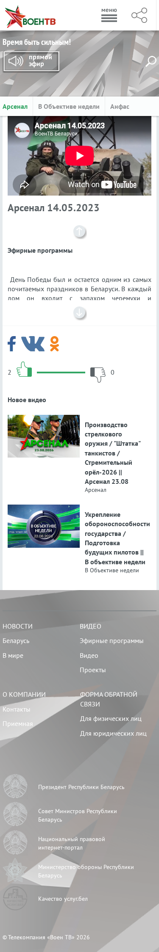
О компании (24, 694)
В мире (13, 655)
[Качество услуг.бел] (15, 899)
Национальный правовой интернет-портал (71, 843)
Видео (90, 626)
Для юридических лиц (113, 733)
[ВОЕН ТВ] (30, 15)
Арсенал (15, 106)
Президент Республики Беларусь (81, 787)
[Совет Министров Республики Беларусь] (15, 815)
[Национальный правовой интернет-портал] (15, 844)
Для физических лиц (111, 718)
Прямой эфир (31, 62)
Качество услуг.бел (63, 898)
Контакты (17, 709)
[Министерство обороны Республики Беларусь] (15, 871)
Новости (18, 626)
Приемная (18, 723)
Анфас (119, 106)
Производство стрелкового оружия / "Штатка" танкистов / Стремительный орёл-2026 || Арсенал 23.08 (112, 453)
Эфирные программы (112, 640)
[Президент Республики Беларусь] (15, 787)
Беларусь (16, 640)
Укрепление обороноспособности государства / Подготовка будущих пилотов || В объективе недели (116, 538)
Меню (109, 15)
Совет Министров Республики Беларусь (77, 815)
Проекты (93, 669)
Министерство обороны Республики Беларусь (86, 871)
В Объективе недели (69, 106)
